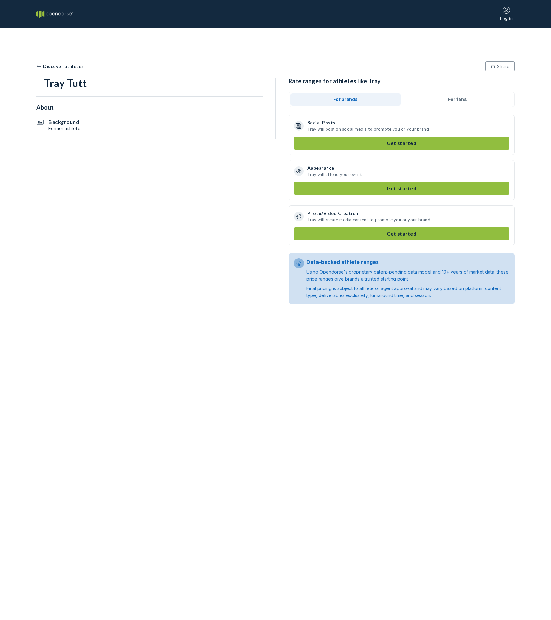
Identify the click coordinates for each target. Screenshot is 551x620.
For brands (345, 99)
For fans (457, 99)
